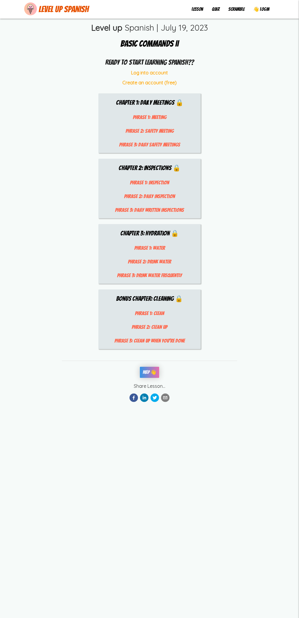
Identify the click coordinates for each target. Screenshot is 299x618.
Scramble (236, 9)
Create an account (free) (149, 82)
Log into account (149, 73)
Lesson (197, 9)
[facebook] (133, 398)
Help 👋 (149, 372)
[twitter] (154, 398)
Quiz (216, 9)
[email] (165, 398)
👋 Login (261, 9)
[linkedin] (144, 398)
